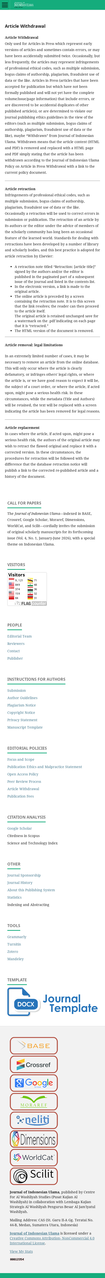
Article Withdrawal (23, 788)
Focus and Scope (20, 759)
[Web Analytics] (17, 1259)
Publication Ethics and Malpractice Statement (44, 766)
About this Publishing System (31, 890)
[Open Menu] (5, 5)
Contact (13, 651)
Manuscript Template (25, 727)
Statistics (14, 897)
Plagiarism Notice (21, 705)
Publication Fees (20, 796)
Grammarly (16, 936)
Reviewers (15, 643)
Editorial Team (19, 636)
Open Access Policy (22, 774)
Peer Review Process (24, 781)
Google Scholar (19, 828)
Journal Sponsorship (24, 875)
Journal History (19, 882)
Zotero (12, 951)
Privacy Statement (22, 720)
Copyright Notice (21, 712)
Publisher (15, 658)
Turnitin (14, 944)
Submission (16, 690)
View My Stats (21, 1251)
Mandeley (15, 959)
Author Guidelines (22, 697)
